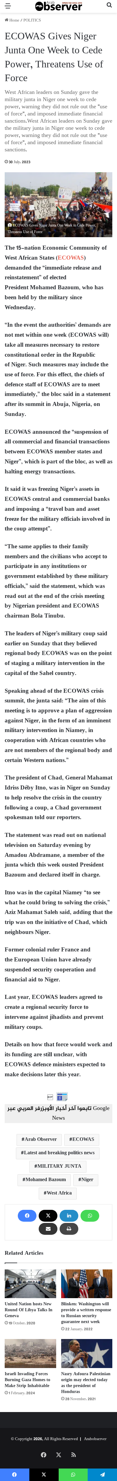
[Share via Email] (48, 1229)
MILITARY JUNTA (59, 1166)
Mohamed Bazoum (46, 1180)
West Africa (59, 1193)
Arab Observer (41, 1140)
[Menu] (8, 9)
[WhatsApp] (89, 1216)
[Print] (69, 1229)
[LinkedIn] (69, 1216)
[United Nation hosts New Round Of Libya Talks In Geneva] (30, 1283)
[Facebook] (27, 1216)
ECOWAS (71, 258)
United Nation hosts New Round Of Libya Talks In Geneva (28, 1310)
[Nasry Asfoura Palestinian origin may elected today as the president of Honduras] (87, 1353)
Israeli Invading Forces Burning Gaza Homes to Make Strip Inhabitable (27, 1380)
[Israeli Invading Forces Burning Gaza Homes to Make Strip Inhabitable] (30, 1353)
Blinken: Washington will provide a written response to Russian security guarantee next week (86, 1313)
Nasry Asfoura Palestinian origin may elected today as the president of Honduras (85, 1383)
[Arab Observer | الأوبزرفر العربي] (58, 6)
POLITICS (32, 20)
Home (13, 20)
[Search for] (109, 9)
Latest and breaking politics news (59, 1153)
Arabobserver (95, 1439)
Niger (87, 1180)
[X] (48, 1216)
